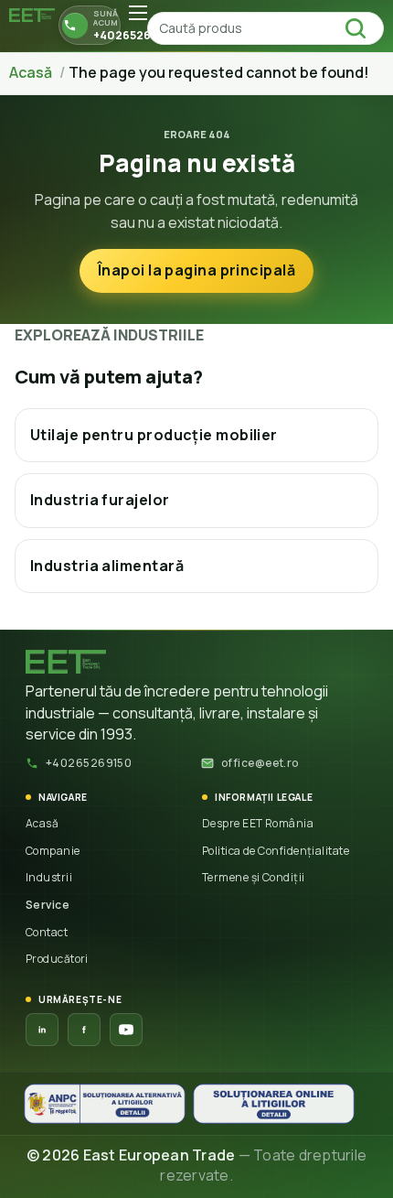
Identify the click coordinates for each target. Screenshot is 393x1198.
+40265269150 (89, 763)
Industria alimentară (107, 566)
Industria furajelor (100, 500)
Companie (53, 850)
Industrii (49, 877)
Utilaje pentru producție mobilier (154, 435)
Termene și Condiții (253, 877)
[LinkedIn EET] (42, 1029)
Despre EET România (257, 823)
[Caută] (361, 28)
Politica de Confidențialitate (275, 850)
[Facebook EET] (84, 1029)
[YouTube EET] (126, 1029)
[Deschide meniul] (138, 12)
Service (47, 904)
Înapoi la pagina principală (196, 270)
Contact (47, 932)
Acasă (42, 823)
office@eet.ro (260, 763)
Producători (57, 958)
